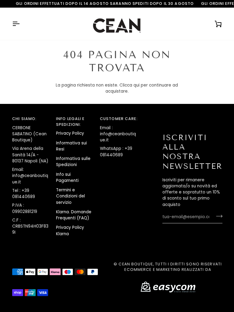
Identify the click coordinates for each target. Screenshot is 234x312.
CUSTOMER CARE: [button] (119, 118)
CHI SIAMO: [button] (24, 118)
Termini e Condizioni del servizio (70, 196)
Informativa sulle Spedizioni (73, 162)
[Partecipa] (217, 216)
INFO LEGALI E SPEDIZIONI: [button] (70, 121)
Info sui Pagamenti (67, 177)
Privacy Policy (70, 133)
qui (136, 85)
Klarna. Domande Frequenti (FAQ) (73, 215)
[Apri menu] (21, 24)
